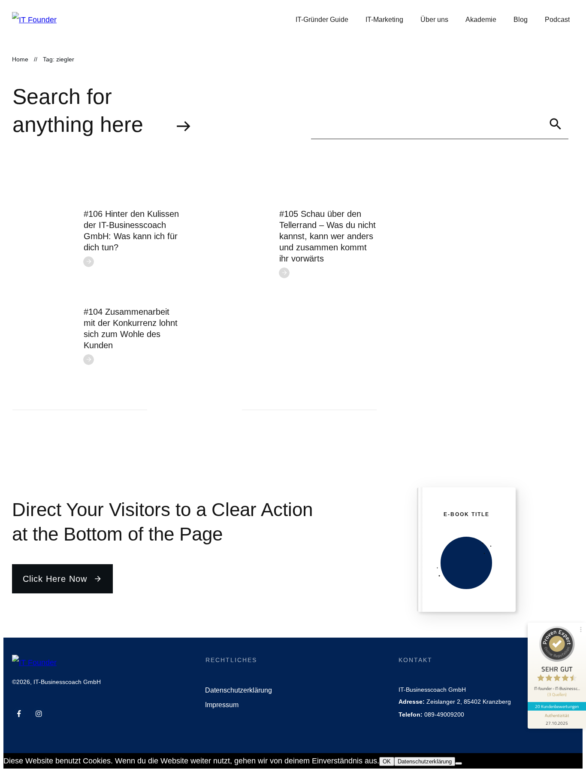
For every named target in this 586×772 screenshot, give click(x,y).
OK (387, 761)
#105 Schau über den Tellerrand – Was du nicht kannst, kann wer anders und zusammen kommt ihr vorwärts (327, 236)
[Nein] (458, 763)
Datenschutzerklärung (425, 761)
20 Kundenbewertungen (557, 706)
